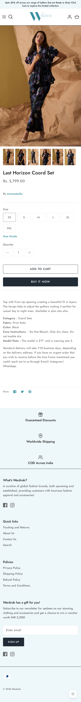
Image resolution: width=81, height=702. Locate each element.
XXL (9, 228)
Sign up (13, 642)
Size (5, 209)
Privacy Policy (11, 568)
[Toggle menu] (4, 17)
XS (9, 217)
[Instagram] (12, 505)
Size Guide (10, 236)
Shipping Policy (13, 574)
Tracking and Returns (16, 527)
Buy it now (40, 282)
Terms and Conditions (16, 585)
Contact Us (9, 539)
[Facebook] (5, 505)
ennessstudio (15, 194)
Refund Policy (11, 580)
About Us (8, 533)
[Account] (68, 17)
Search (7, 545)
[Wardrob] (40, 17)
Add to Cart (40, 269)
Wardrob (16, 689)
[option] (40, 86)
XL (67, 217)
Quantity (8, 245)
